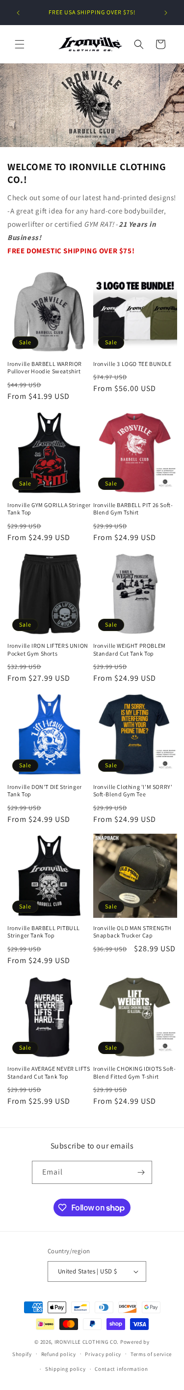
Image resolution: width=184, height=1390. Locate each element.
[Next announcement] (166, 13)
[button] (19, 44)
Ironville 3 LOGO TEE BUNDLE (132, 363)
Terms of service (151, 1354)
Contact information (121, 1368)
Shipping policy (65, 1368)
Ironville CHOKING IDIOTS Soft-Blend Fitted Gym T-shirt (134, 1072)
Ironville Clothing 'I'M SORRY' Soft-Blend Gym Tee (133, 790)
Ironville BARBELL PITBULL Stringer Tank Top (43, 931)
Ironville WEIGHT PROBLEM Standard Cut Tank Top (129, 649)
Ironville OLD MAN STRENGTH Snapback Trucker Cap (132, 931)
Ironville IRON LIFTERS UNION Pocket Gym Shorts (47, 649)
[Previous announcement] (18, 13)
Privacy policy (103, 1354)
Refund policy (58, 1354)
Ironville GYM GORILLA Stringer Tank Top (49, 508)
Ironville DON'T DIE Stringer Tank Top (44, 790)
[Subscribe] (141, 1172)
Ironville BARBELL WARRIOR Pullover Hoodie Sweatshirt (44, 367)
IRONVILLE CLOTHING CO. (86, 1341)
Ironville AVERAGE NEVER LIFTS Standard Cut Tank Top (48, 1072)
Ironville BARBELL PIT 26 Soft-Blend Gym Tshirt (133, 508)
